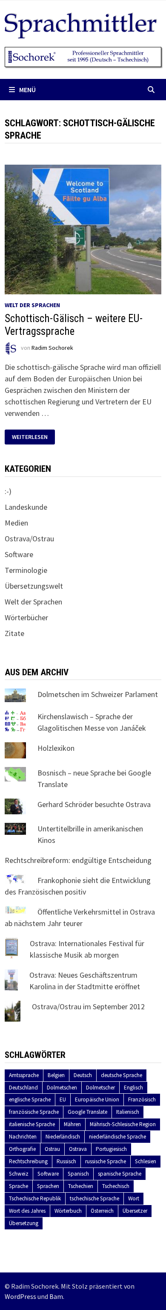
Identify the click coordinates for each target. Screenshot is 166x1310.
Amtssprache (24, 1075)
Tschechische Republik (35, 1198)
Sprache (18, 1186)
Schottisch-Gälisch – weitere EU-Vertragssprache (74, 324)
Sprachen (48, 1186)
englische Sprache (30, 1099)
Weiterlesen (33, 437)
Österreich (102, 1210)
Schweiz (19, 1173)
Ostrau (52, 1149)
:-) (8, 491)
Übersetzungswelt (34, 586)
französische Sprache (34, 1111)
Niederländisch (63, 1136)
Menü (27, 89)
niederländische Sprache (117, 1136)
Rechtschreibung (28, 1161)
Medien (16, 523)
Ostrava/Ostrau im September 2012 (88, 1006)
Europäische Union (97, 1099)
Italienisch (127, 1111)
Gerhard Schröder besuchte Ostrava (94, 804)
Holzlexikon (55, 748)
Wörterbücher (26, 617)
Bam (56, 1296)
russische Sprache (105, 1161)
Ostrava (78, 1149)
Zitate (14, 633)
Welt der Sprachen (32, 305)
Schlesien (145, 1161)
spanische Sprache (119, 1173)
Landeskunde (26, 507)
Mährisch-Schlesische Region (123, 1124)
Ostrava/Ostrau (29, 538)
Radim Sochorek (52, 348)
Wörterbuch (68, 1210)
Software (19, 554)
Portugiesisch (111, 1149)
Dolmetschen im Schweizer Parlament (97, 694)
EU (63, 1099)
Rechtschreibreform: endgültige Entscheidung (78, 860)
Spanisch (78, 1173)
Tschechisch (115, 1186)
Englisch (133, 1087)
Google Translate (87, 1111)
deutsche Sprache (121, 1075)
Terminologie (26, 570)
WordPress (20, 1296)
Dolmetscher (100, 1087)
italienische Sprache (32, 1124)
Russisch (66, 1161)
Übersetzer (135, 1210)
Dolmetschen (62, 1087)
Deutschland (23, 1087)
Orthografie (22, 1149)
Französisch (142, 1099)
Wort (133, 1198)
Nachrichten (23, 1136)
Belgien (56, 1075)
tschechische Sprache (94, 1198)
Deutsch (83, 1075)
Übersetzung (23, 1223)
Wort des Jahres (27, 1210)
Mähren (72, 1124)
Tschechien (80, 1186)
